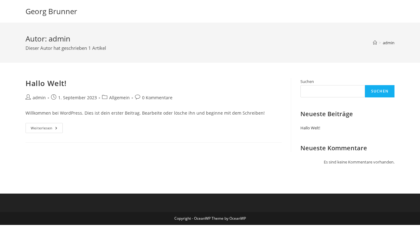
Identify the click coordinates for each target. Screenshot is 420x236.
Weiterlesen (47, 129)
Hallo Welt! (46, 83)
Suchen (307, 81)
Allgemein (119, 97)
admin (388, 42)
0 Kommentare (157, 97)
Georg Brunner (51, 11)
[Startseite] (375, 42)
